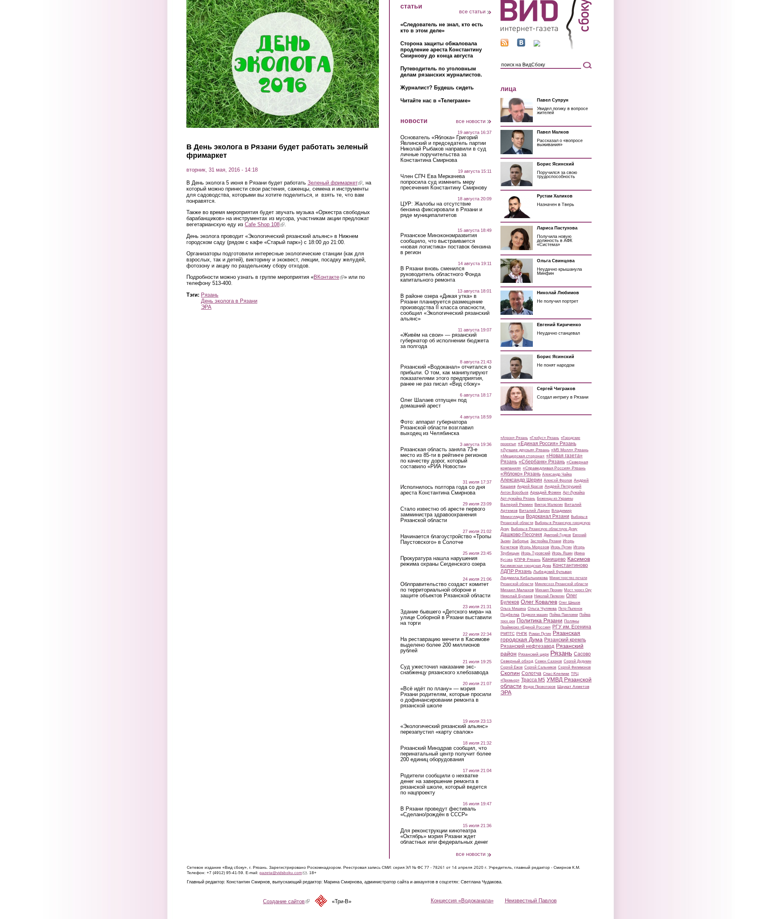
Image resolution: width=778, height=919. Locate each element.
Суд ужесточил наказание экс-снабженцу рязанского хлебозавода (444, 669)
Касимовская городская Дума (525, 566)
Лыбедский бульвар (552, 571)
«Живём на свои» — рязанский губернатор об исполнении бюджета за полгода (444, 340)
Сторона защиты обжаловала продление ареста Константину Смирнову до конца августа (441, 49)
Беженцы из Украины (555, 499)
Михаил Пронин (548, 590)
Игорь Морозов (534, 547)
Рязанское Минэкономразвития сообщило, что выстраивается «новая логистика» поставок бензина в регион (445, 244)
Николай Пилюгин (549, 596)
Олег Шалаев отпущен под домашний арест (433, 403)
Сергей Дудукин (577, 661)
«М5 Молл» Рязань (569, 450)
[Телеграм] (537, 45)
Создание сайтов (286, 901)
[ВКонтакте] (521, 45)
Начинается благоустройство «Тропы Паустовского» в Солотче (445, 539)
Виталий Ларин (534, 510)
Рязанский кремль (565, 640)
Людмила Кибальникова (524, 577)
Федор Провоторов (539, 687)
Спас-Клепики (556, 673)
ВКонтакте (329, 277)
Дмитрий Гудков (557, 535)
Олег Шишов (569, 603)
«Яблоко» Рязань (520, 474)
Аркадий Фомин (545, 492)
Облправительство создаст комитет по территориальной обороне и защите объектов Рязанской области (445, 590)
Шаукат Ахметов (573, 686)
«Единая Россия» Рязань (547, 443)
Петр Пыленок (570, 609)
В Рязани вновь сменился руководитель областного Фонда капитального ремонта (440, 274)
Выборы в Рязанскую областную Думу (544, 529)
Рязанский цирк (533, 654)
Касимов (578, 559)
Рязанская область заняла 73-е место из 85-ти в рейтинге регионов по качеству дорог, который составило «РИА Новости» (443, 458)
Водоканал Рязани (547, 516)
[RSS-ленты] (504, 45)
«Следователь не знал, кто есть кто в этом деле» (441, 27)
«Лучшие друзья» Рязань (524, 450)
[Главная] (546, 48)
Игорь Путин (561, 547)
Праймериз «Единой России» (525, 627)
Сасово (582, 654)
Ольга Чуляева (542, 608)
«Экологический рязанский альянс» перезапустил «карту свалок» (444, 729)
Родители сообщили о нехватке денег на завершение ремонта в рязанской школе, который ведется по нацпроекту (443, 784)
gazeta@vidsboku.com (283, 872)
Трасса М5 (533, 680)
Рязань (209, 295)
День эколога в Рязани (229, 301)
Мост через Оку (578, 590)
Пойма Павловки (563, 615)
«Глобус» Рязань (544, 438)
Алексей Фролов (558, 480)
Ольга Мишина (513, 609)
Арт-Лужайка (574, 492)
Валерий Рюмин (516, 504)
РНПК (521, 633)
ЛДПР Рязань (516, 571)
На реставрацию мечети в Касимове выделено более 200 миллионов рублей (444, 645)
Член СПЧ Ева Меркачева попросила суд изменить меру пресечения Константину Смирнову (443, 182)
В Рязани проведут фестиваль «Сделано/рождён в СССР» (438, 811)
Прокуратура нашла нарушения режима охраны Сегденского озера (442, 561)
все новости (470, 121)
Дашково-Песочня (521, 534)
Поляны (571, 621)
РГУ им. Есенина (571, 627)
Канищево (554, 559)
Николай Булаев (516, 596)
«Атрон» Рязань (514, 438)
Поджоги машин (534, 615)
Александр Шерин (521, 480)
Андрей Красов (530, 486)
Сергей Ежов (511, 667)
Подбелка (509, 614)
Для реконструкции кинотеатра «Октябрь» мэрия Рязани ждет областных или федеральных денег (444, 836)
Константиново (570, 565)
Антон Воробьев (514, 492)
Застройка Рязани (545, 541)
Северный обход (516, 661)
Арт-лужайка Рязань (517, 499)
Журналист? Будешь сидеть (437, 88)
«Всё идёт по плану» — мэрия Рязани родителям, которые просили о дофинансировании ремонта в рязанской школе (445, 697)
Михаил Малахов (517, 590)
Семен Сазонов (548, 661)
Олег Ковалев (539, 602)
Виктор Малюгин (548, 505)
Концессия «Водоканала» (462, 901)
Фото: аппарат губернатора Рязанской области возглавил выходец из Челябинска (437, 427)
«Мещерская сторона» (522, 456)
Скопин (510, 673)
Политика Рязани (539, 620)
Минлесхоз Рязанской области (561, 584)
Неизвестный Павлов (531, 901)
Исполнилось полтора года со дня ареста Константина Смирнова (442, 490)
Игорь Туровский (535, 553)
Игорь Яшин (562, 553)
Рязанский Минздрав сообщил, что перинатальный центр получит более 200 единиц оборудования (445, 753)
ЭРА (206, 307)
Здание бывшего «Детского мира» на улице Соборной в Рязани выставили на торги (446, 617)
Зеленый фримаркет (335, 183)
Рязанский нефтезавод (527, 646)
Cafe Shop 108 (264, 224)
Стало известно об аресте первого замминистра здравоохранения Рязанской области (442, 514)
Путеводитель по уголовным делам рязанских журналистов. (441, 72)
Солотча (531, 673)
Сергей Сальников (540, 667)
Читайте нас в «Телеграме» (435, 101)
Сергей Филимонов (574, 667)
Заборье (520, 541)
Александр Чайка (557, 474)
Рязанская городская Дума (540, 636)
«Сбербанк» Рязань (542, 462)
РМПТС (507, 633)
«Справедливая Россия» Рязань (554, 468)
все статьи (472, 11)
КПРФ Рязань (527, 559)
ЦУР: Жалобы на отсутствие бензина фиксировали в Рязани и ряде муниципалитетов (441, 209)
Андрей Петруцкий (563, 486)
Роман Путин (540, 634)
